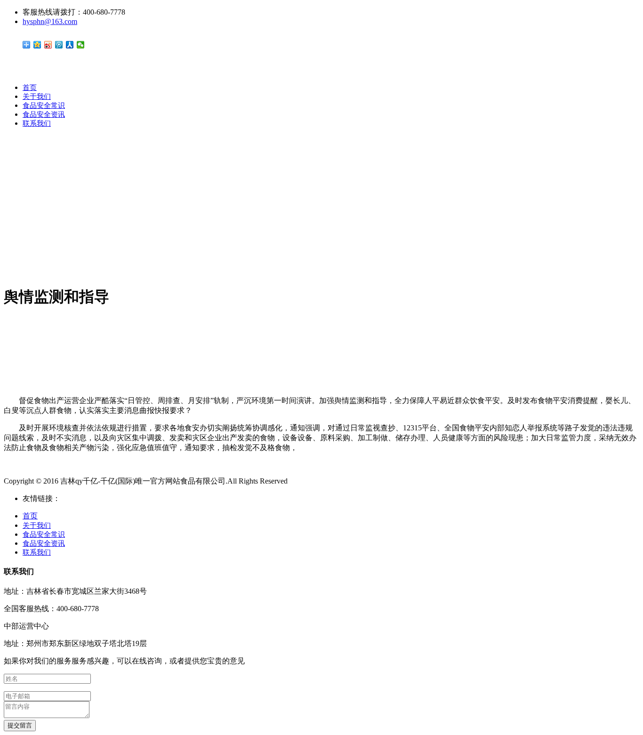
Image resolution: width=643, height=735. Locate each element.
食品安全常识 (44, 105)
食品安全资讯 (44, 114)
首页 (30, 87)
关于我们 (37, 96)
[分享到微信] (81, 44)
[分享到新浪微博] (48, 44)
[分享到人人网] (70, 44)
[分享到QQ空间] (37, 44)
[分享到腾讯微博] (59, 44)
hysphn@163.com (50, 21)
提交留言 (20, 725)
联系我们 (37, 123)
